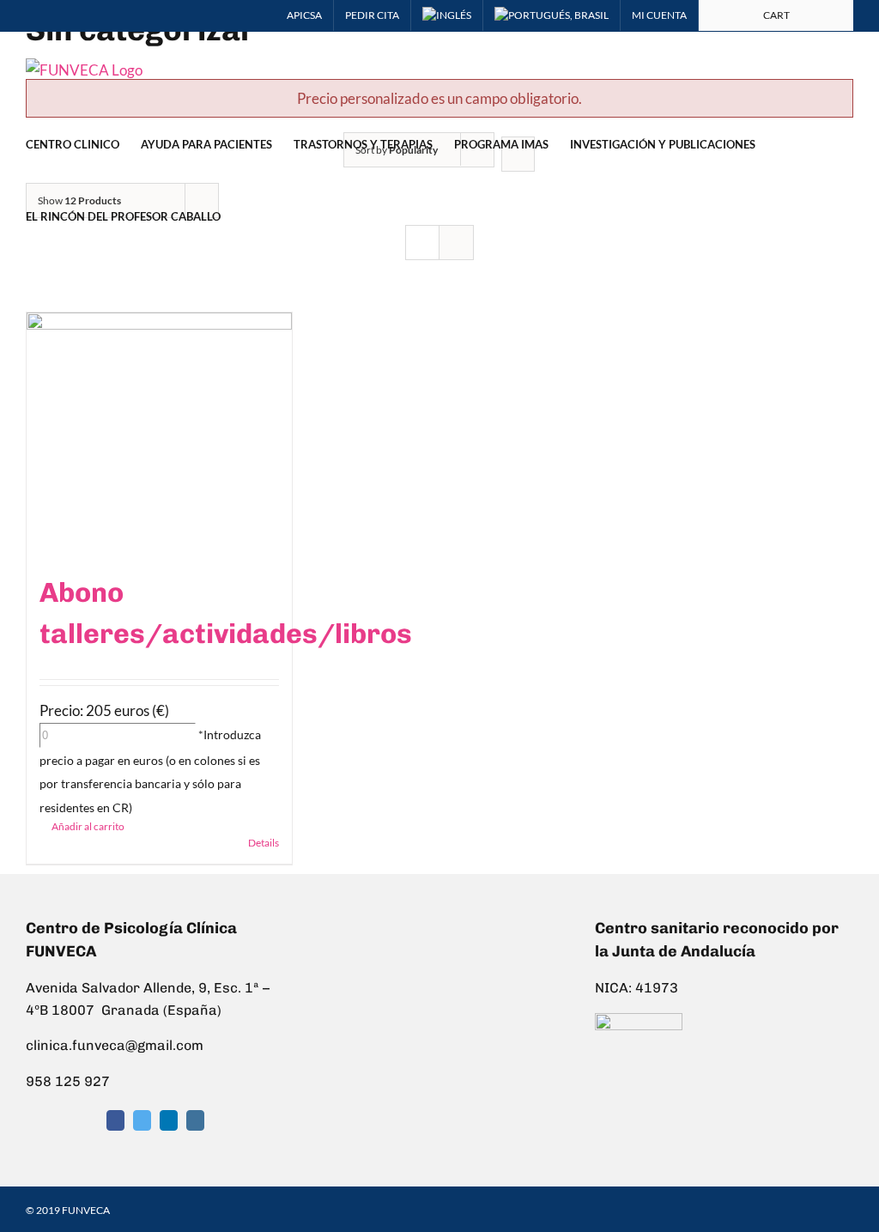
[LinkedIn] (169, 1120)
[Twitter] (142, 1120)
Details (263, 842)
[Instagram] (195, 1120)
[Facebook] (115, 1120)
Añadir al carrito (88, 826)
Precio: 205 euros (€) (104, 710)
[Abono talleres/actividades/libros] (159, 434)
